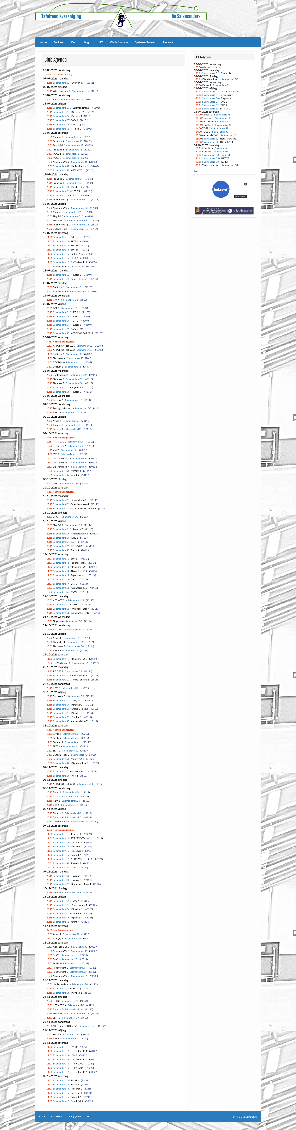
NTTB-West (57, 1116)
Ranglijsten (75, 1116)
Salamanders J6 (73, 137)
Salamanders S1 (61, 166)
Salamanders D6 (61, 116)
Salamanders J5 (74, 141)
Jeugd (87, 42)
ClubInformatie (119, 42)
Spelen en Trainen (145, 42)
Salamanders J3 (71, 157)
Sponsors (168, 42)
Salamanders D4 (61, 112)
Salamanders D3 (72, 99)
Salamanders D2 (61, 82)
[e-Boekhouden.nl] (224, 213)
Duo (73, 42)
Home (43, 42)
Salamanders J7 (75, 145)
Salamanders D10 (62, 107)
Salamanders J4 (74, 149)
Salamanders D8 (61, 195)
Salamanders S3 (61, 128)
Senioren (59, 42)
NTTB (42, 1116)
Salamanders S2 (61, 170)
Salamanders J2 (71, 153)
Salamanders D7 (61, 120)
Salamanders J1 (79, 162)
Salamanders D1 (80, 199)
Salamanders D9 (61, 124)
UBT (100, 42)
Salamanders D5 (80, 91)
